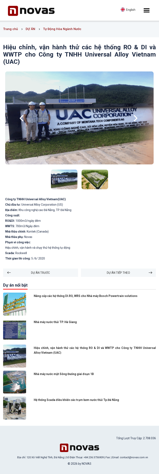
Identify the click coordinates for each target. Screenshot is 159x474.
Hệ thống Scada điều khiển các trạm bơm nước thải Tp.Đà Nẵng (76, 400)
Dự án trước (40, 272)
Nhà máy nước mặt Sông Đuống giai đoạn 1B (64, 374)
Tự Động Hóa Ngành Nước (62, 29)
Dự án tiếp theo (118, 272)
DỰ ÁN (30, 29)
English (130, 9)
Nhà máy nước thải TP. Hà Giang (55, 322)
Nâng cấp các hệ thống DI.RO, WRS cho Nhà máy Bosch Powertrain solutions (85, 296)
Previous (22, 118)
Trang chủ (10, 29)
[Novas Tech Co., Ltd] (79, 447)
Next (136, 118)
